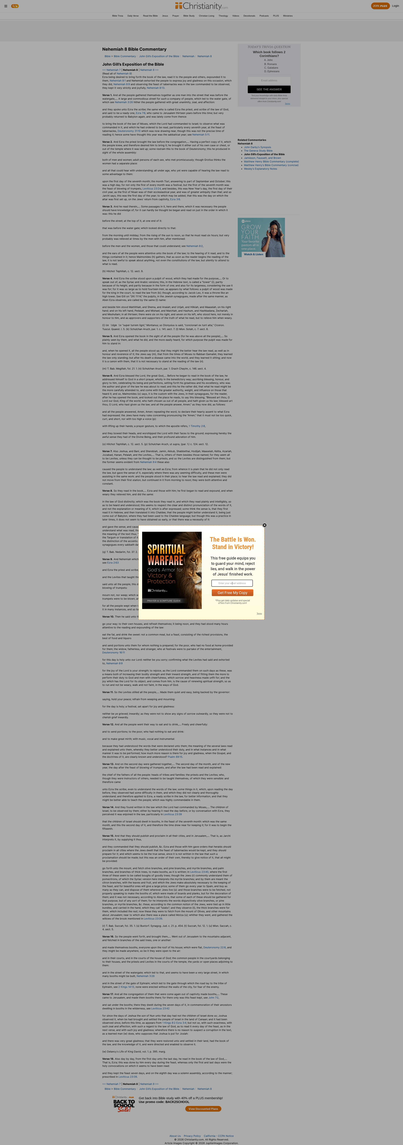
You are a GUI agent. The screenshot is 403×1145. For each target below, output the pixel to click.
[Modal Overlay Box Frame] (201, 572)
